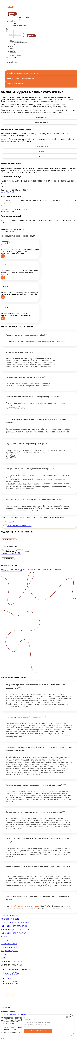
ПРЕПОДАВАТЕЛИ (9, 947)
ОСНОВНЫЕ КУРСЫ (9, 915)
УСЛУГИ (4, 940)
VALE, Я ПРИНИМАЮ (38, 1031)
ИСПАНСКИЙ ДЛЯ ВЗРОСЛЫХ (14, 926)
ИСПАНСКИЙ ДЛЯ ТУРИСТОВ (13, 933)
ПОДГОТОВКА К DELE (10, 919)
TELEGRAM (13, 57)
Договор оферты (8, 1011)
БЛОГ (3, 958)
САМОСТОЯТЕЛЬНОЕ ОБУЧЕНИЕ (15, 923)
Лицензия (5, 1007)
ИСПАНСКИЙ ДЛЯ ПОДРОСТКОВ (15, 930)
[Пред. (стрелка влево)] (1, 1038)
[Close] (68, 1017)
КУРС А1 (4, 937)
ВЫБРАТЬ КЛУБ (7, 192)
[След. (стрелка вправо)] (3, 1038)
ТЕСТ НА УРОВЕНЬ (15, 35)
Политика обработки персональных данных (19, 1014)
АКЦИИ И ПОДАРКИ (9, 951)
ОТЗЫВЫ (5, 954)
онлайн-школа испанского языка (25, 906)
